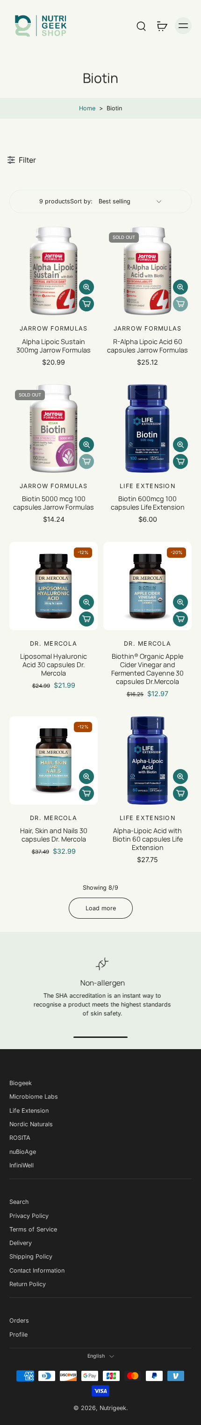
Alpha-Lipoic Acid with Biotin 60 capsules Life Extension (148, 839)
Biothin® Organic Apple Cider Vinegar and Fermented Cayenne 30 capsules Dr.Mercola (147, 669)
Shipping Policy (30, 1256)
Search (19, 1201)
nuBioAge (22, 1151)
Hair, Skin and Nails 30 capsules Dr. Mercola (53, 834)
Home (87, 108)
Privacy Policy (29, 1215)
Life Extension (29, 1110)
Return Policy (27, 1284)
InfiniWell (21, 1165)
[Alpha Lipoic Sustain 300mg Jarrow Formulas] (53, 271)
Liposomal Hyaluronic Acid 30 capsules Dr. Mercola (53, 664)
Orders (19, 1320)
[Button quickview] (86, 287)
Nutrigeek (113, 1407)
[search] (141, 25)
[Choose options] (86, 303)
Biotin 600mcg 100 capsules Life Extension (148, 502)
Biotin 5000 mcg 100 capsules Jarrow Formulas (53, 502)
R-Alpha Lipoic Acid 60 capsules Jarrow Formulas (147, 345)
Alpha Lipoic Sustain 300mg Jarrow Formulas (53, 345)
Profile (18, 1334)
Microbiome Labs (33, 1096)
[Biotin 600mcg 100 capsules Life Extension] (147, 428)
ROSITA (19, 1137)
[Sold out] (180, 303)
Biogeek (20, 1083)
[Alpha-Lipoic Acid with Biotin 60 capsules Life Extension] (147, 760)
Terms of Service (33, 1229)
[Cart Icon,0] (161, 25)
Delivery (20, 1242)
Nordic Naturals (31, 1124)
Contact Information (37, 1270)
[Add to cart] (180, 461)
